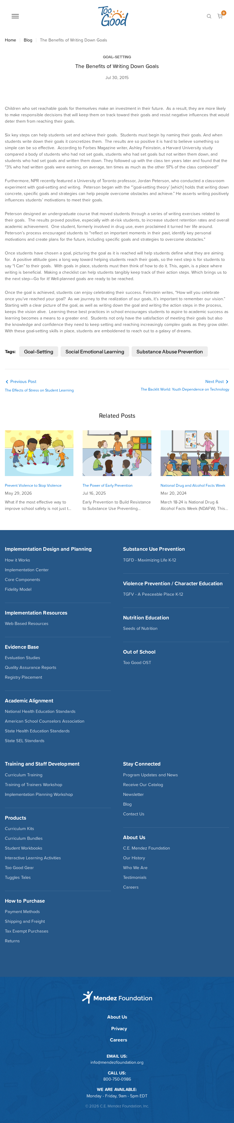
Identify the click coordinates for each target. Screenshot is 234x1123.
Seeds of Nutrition (140, 628)
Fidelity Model (18, 589)
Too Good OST (137, 662)
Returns (12, 940)
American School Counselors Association (44, 721)
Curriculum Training (23, 774)
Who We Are (135, 867)
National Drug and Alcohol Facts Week (193, 485)
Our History (134, 857)
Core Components (22, 579)
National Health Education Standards (40, 711)
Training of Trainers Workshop (33, 784)
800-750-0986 (117, 1079)
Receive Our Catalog (143, 784)
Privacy (119, 1028)
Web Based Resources (26, 623)
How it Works (17, 560)
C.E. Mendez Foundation (146, 848)
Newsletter (133, 794)
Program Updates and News (150, 774)
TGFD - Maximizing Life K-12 (149, 560)
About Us (117, 1016)
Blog (28, 40)
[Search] (209, 16)
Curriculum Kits (19, 828)
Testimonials (135, 877)
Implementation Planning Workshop (39, 794)
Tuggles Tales (18, 877)
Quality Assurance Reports (30, 667)
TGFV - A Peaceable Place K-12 (153, 594)
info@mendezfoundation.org (117, 1062)
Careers (131, 887)
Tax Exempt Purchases (26, 931)
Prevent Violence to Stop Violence (33, 485)
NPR (35, 181)
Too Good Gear (19, 867)
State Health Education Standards (37, 731)
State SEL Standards (24, 740)
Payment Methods (22, 911)
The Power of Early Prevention (108, 485)
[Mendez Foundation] (113, 16)
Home (10, 40)
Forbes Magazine (99, 148)
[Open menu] (15, 16)
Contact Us (133, 814)
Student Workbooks (23, 848)
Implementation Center (27, 569)
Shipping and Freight (25, 921)
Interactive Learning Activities (33, 857)
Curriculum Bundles (24, 838)
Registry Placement (23, 677)
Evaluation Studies (22, 657)
